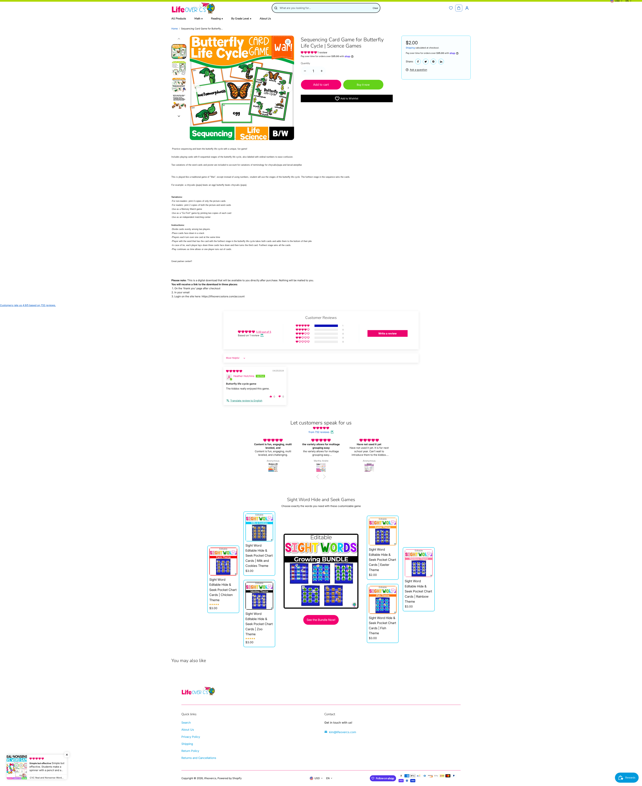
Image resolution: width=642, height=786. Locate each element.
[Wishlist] (451, 8)
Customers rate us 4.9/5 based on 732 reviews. (28, 305)
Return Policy (190, 751)
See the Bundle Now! (321, 620)
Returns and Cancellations (198, 758)
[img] (234, 371)
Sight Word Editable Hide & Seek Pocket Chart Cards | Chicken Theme (223, 590)
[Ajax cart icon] (458, 8)
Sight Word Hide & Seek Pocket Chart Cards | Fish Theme (382, 625)
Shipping (410, 47)
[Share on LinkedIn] (441, 61)
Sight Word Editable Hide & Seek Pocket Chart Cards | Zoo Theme (259, 624)
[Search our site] (276, 8)
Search (186, 722)
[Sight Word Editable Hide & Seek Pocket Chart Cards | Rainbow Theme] (419, 563)
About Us (187, 729)
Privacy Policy (190, 736)
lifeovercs (210, 778)
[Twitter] (426, 61)
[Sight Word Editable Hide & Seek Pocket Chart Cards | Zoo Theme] (259, 596)
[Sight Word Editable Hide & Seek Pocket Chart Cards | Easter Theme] (383, 532)
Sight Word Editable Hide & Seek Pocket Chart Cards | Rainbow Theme (418, 591)
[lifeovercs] (193, 8)
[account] (467, 8)
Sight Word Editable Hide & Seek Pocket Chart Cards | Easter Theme (382, 560)
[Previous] (195, 87)
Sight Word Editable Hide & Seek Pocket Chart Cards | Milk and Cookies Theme (259, 556)
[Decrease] (305, 70)
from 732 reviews (319, 432)
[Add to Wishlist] (233, 552)
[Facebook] (418, 61)
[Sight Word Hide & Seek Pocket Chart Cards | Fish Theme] (383, 600)
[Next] (288, 87)
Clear (375, 8)
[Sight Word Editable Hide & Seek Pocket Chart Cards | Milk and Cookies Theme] (259, 527)
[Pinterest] (433, 61)
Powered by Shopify (230, 778)
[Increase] (321, 70)
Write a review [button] (387, 333)
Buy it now (363, 84)
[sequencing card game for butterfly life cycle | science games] (288, 42)
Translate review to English (246, 400)
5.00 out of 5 (263, 331)
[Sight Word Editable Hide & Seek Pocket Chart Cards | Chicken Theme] (223, 562)
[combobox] (325, 8)
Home (174, 28)
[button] (309, 52)
